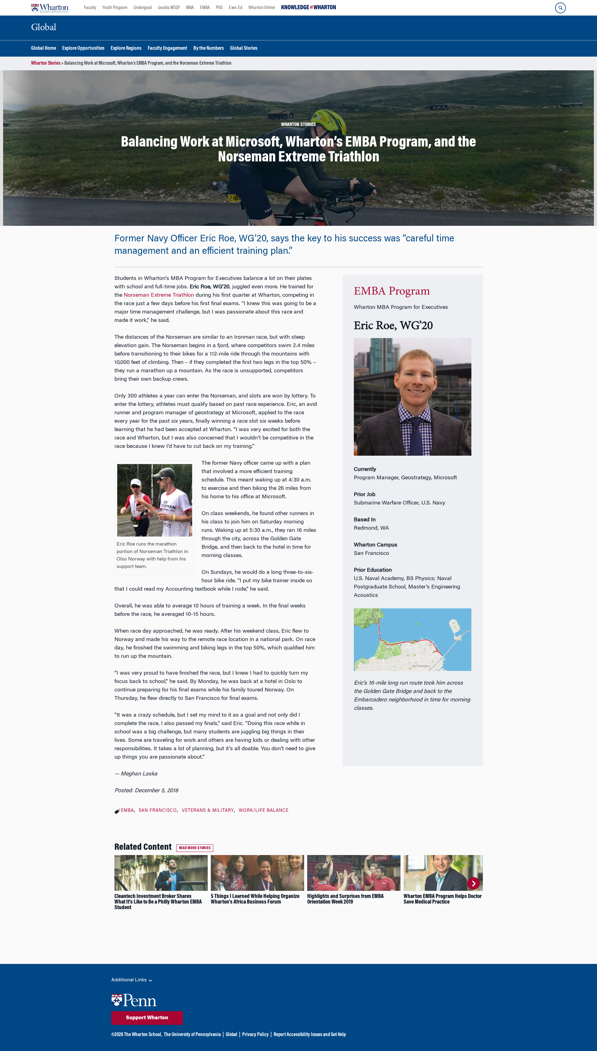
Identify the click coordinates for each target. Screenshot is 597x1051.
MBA (190, 7)
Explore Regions (126, 48)
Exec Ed (235, 7)
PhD (219, 7)
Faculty (90, 7)
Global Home (43, 48)
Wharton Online (261, 7)
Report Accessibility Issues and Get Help (310, 1034)
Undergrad (143, 7)
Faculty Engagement (167, 48)
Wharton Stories (45, 63)
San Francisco (158, 811)
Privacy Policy (255, 1034)
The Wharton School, (143, 1034)
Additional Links (129, 980)
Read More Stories (195, 848)
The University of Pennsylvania (192, 1034)
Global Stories (243, 48)
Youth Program (114, 7)
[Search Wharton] (560, 7)
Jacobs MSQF (169, 7)
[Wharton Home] (49, 8)
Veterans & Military (208, 811)
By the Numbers (208, 48)
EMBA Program (392, 292)
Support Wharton (147, 1018)
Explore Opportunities (83, 48)
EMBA (205, 7)
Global (231, 1034)
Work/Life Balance (264, 811)
